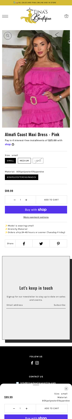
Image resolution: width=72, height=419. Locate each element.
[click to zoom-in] (8, 36)
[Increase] (26, 200)
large (38, 160)
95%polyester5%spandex (21, 177)
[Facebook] (23, 243)
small (10, 160)
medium (24, 160)
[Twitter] (41, 243)
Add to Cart (51, 199)
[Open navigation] (6, 16)
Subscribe (59, 305)
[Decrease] (15, 200)
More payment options (36, 217)
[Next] (65, 35)
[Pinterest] (58, 243)
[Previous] (56, 35)
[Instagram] (37, 363)
